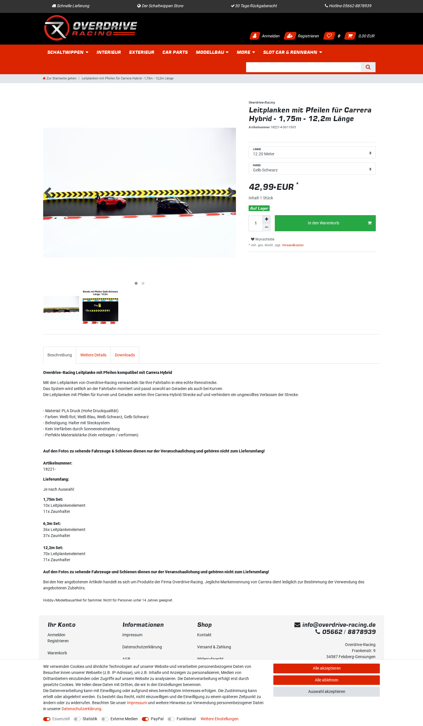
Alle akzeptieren (327, 668)
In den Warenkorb (323, 223)
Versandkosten (292, 245)
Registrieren (308, 36)
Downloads (125, 355)
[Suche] (368, 67)
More (243, 52)
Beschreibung (59, 355)
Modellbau (210, 52)
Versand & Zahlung (214, 647)
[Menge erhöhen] (266, 219)
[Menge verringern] (266, 227)
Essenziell (61, 719)
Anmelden (270, 36)
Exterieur (141, 52)
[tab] (59, 355)
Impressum (132, 635)
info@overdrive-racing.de (338, 624)
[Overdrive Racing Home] (90, 27)
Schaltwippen (65, 52)
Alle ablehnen (326, 680)
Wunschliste (264, 239)
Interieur (108, 52)
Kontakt (204, 635)
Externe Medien (124, 719)
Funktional (186, 719)
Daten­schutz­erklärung (142, 647)
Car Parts (175, 52)
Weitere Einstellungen (220, 719)
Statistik (90, 719)
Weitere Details (93, 355)
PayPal (157, 719)
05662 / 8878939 (348, 631)
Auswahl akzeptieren (326, 691)
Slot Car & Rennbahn (290, 52)
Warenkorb (57, 653)
